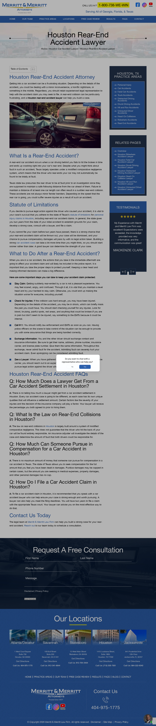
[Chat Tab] (78, 363)
